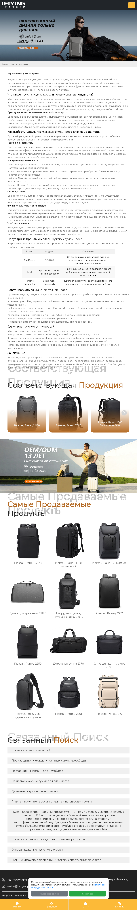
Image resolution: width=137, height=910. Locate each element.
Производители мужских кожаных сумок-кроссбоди (49, 760)
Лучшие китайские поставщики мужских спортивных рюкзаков (56, 860)
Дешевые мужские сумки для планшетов (40, 781)
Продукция (51, 905)
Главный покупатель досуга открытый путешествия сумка (52, 801)
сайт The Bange (111, 364)
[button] (124, 412)
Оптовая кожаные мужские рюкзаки (37, 849)
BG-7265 (49, 260)
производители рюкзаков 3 (31, 750)
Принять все (87, 894)
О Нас (86, 905)
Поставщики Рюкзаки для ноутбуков (37, 770)
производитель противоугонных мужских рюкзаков (48, 839)
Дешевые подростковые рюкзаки (35, 791)
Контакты (119, 905)
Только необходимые (49, 894)
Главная (5, 64)
